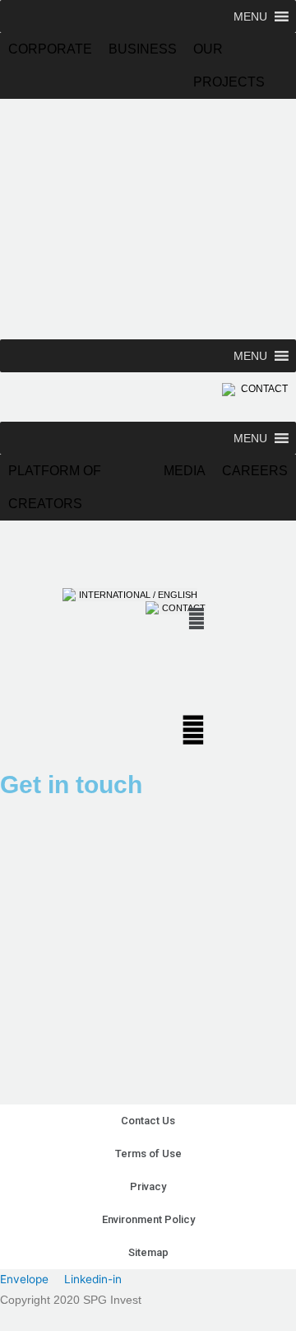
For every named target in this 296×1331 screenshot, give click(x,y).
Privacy (148, 1186)
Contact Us (148, 1120)
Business (143, 49)
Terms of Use (148, 1153)
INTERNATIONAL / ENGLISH (138, 595)
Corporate (50, 49)
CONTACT (263, 389)
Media (185, 471)
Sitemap (148, 1252)
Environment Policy (148, 1219)
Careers (255, 471)
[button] (250, 16)
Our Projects (229, 54)
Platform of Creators (54, 476)
